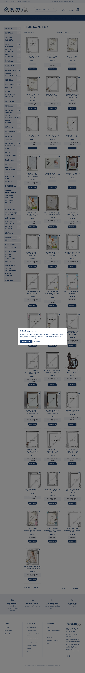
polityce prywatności (54, 336)
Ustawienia (36, 341)
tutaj (34, 338)
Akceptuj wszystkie (26, 341)
